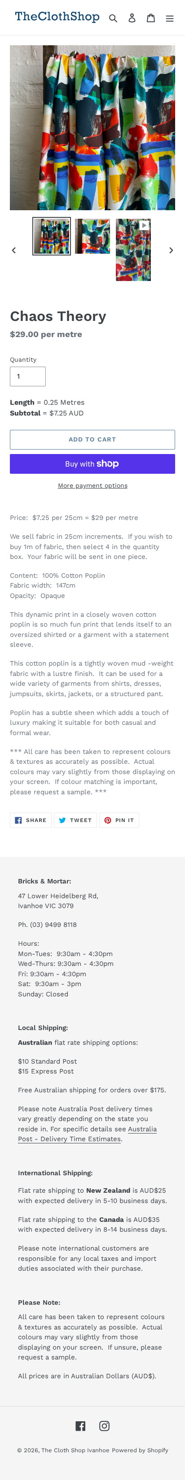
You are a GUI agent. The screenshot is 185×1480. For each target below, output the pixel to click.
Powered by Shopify (140, 1450)
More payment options (93, 485)
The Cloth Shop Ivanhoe (75, 1450)
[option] (51, 236)
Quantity (23, 359)
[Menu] (169, 17)
